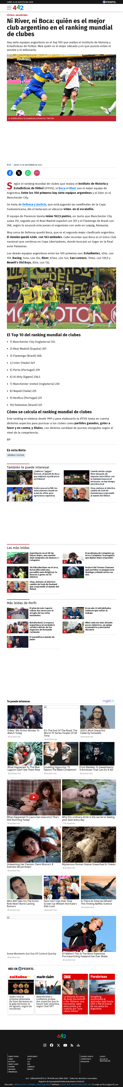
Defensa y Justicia (34, 204)
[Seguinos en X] (58, 1045)
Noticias (11, 1062)
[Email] (37, 173)
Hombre (11, 1067)
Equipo (102, 1057)
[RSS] (72, 1045)
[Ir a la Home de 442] (18, 9)
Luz (28, 1062)
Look (29, 1059)
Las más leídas (18, 548)
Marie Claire (13, 1064)
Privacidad (85, 1062)
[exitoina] (21, 977)
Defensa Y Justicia (16, 455)
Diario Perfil (13, 1057)
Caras (10, 1059)
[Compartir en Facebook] (10, 173)
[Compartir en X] (19, 173)
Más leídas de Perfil (21, 603)
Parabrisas (12, 1072)
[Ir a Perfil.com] (109, 2)
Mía (28, 1064)
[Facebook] (51, 1046)
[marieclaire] (48, 977)
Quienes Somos (87, 1057)
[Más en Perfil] (25, 969)
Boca (62, 188)
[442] (61, 1036)
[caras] (75, 977)
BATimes (30, 1069)
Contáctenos (86, 1059)
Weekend (11, 1069)
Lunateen (30, 1067)
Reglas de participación (105, 1060)
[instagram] (44, 1045)
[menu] (9, 8)
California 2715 (20, 1085)
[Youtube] (65, 1045)
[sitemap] (78, 1045)
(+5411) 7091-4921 (67, 1085)
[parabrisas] (102, 977)
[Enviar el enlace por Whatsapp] (28, 173)
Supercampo (32, 1057)
